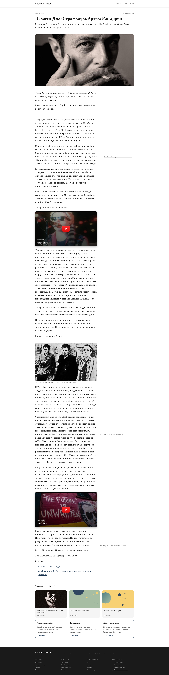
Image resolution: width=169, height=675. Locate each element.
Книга (132, 3)
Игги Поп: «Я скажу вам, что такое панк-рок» (118, 157)
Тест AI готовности (66, 665)
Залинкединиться (119, 667)
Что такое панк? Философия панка (114, 434)
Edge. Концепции (66, 667)
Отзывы (37, 667)
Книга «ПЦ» (64, 662)
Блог (125, 3)
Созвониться (118, 665)
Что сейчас (38, 662)
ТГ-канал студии (92, 670)
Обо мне (118, 3)
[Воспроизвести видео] (66, 229)
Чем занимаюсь (40, 665)
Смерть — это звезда (49, 566)
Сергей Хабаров (43, 3)
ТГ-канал (89, 667)
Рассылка (90, 665)
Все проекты (65, 670)
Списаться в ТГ (118, 662)
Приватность (39, 670)
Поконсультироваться (121, 670)
